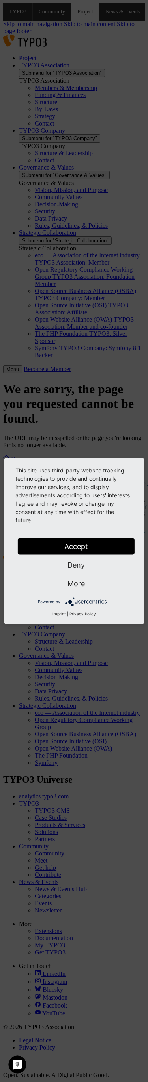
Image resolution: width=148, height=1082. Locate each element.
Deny (76, 565)
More (76, 583)
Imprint (59, 613)
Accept (76, 546)
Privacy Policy (82, 613)
